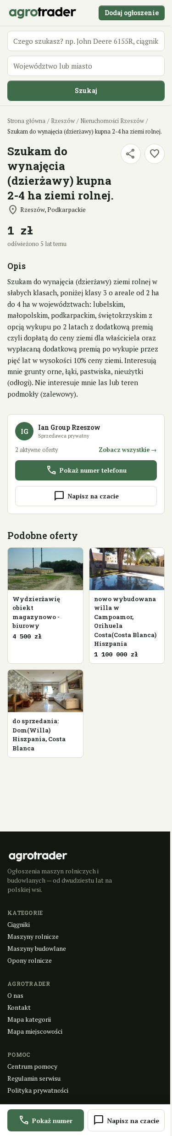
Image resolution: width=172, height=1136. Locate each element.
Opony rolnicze (29, 960)
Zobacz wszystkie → (128, 450)
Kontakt (19, 1007)
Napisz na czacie (86, 496)
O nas (15, 995)
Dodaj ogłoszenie (132, 12)
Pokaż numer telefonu (86, 470)
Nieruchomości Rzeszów (112, 121)
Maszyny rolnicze (33, 936)
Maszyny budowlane (36, 948)
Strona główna (26, 121)
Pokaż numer (45, 1120)
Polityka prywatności (37, 1090)
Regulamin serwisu (34, 1078)
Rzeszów (63, 121)
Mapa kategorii (29, 1019)
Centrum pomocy (32, 1066)
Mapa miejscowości (34, 1031)
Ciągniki (18, 924)
